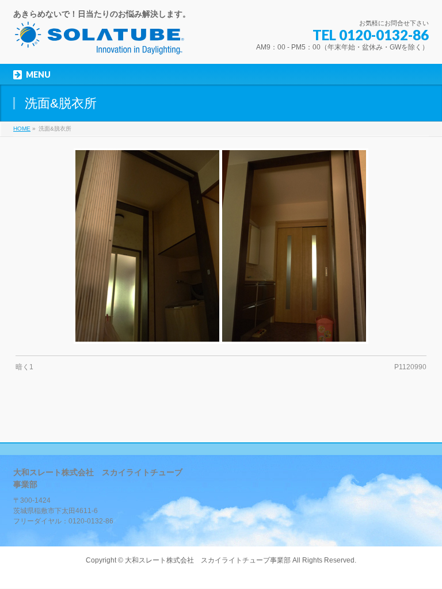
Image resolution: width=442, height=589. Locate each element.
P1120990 (410, 367)
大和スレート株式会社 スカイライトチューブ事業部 (208, 560)
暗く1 (24, 367)
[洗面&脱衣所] (221, 246)
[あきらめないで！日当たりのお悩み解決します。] (99, 42)
